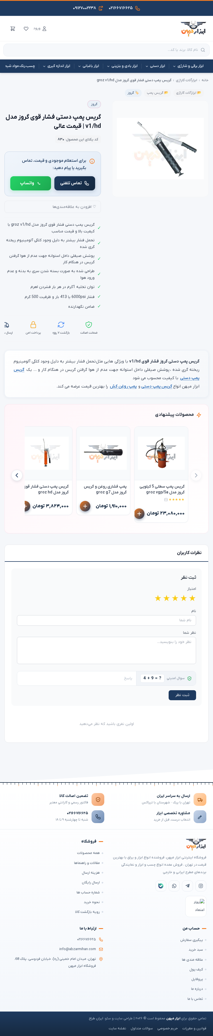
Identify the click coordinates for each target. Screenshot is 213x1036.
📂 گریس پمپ (157, 93)
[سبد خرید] (13, 29)
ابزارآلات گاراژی (186, 80)
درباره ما (197, 989)
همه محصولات (88, 853)
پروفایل (197, 979)
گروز (94, 104)
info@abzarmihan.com (77, 949)
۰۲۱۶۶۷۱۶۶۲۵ (77, 813)
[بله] (160, 885)
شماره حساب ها (88, 892)
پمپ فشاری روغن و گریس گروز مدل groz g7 (105, 489)
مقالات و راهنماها (87, 863)
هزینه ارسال (91, 872)
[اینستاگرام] (200, 885)
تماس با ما (195, 999)
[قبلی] (196, 475)
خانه (205, 80)
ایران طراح (96, 1018)
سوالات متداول (142, 1028)
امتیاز (191, 589)
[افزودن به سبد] (139, 513)
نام (193, 611)
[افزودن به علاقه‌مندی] (141, 433)
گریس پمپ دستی (156, 386)
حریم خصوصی (167, 1028)
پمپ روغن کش (123, 386)
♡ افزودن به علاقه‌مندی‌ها (74, 207)
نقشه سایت (117, 1028)
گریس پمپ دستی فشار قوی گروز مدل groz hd (46, 489)
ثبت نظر (182, 695)
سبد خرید (196, 949)
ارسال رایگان (91, 882)
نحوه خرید (92, 902)
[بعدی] (16, 475)
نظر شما (189, 632)
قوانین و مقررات (194, 1028)
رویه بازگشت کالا (87, 912)
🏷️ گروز (133, 93)
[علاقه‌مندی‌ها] (26, 29)
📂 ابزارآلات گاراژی (188, 93)
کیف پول (196, 969)
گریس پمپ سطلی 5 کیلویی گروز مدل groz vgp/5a (162, 489)
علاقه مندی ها (192, 959)
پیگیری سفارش (191, 940)
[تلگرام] (187, 885)
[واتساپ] (174, 885)
